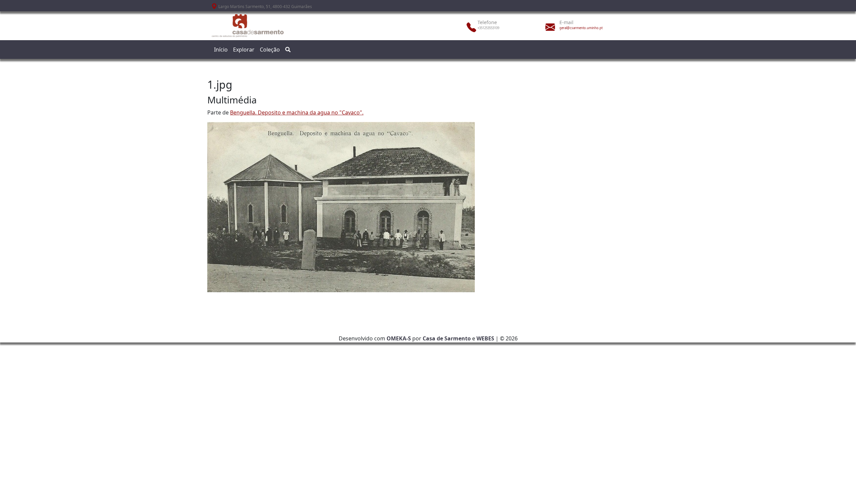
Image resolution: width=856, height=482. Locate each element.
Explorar (243, 49)
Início (221, 49)
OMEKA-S (399, 338)
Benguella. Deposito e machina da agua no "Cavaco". (296, 112)
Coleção (270, 49)
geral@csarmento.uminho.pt (581, 28)
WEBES (485, 338)
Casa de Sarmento (447, 338)
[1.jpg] (341, 206)
